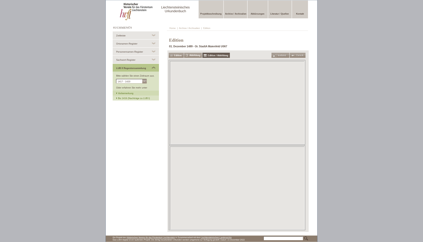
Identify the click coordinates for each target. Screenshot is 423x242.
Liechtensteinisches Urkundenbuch (175, 9)
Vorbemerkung (125, 93)
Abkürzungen (257, 14)
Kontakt (300, 14)
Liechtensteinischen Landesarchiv (216, 237)
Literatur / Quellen (279, 14)
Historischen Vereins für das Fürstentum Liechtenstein (151, 237)
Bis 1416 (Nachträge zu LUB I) (133, 98)
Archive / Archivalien (235, 14)
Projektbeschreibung (211, 14)
